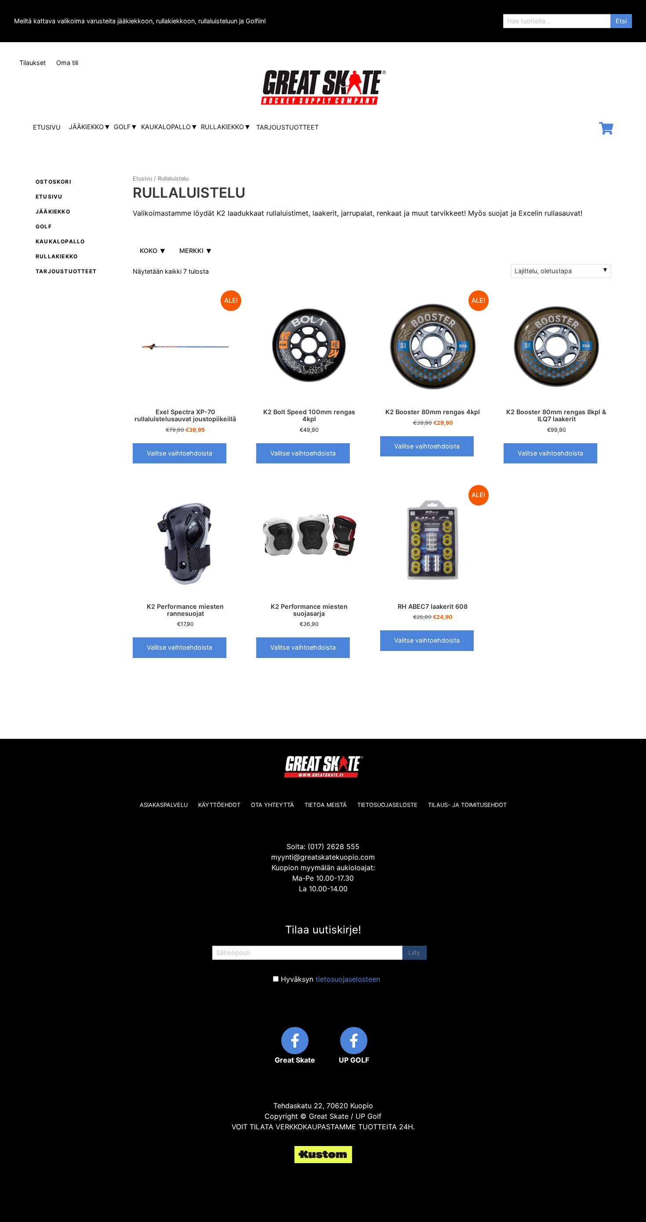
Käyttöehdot (219, 805)
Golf (122, 126)
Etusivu (47, 127)
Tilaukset (32, 62)
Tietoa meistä (326, 805)
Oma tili (67, 62)
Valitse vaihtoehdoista (179, 453)
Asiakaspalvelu (164, 805)
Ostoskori (53, 181)
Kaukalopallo (166, 126)
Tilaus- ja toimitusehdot (467, 805)
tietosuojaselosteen (348, 979)
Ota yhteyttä (272, 805)
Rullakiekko (222, 126)
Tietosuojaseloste (387, 805)
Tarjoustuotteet (287, 127)
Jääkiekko (86, 126)
